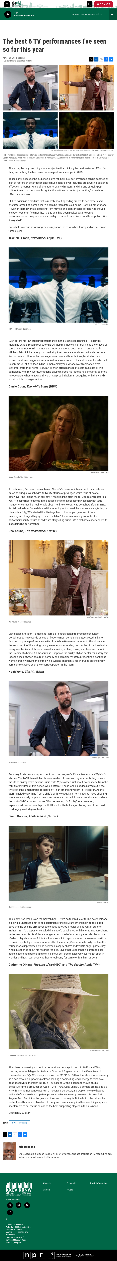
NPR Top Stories (19, 1123)
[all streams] (113, 14)
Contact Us (71, 1183)
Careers (46, 1190)
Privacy (70, 1190)
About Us (47, 1183)
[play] (8, 14)
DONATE (105, 4)
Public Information (98, 1183)
